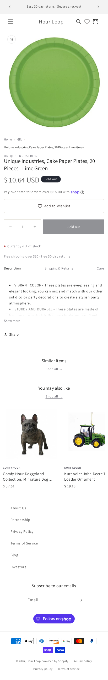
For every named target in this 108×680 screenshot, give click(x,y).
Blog (14, 555)
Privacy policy (43, 669)
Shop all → (54, 369)
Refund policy (82, 661)
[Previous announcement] (9, 7)
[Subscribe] (80, 600)
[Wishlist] (87, 21)
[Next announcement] (98, 7)
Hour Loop (34, 661)
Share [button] (14, 334)
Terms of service (69, 669)
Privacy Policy (21, 531)
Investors (18, 567)
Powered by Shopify (55, 661)
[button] (10, 21)
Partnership (20, 519)
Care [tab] (100, 268)
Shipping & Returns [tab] (59, 268)
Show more (12, 320)
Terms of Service (24, 543)
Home (8, 139)
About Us (18, 508)
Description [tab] (12, 268)
